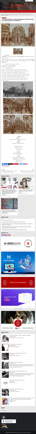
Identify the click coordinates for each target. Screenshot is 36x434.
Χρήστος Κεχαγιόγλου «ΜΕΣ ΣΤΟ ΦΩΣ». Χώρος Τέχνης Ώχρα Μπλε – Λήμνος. (14, 229)
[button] (2, 11)
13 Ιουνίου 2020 (8, 195)
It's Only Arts (18, 5)
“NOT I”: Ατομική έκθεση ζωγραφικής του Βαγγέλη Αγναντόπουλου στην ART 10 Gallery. (26, 191)
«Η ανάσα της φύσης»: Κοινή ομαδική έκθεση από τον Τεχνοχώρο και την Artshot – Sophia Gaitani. (9, 211)
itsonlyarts (4, 195)
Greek (27, 0)
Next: (27, 171)
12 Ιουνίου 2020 (25, 193)
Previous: (9, 171)
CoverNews (24, 432)
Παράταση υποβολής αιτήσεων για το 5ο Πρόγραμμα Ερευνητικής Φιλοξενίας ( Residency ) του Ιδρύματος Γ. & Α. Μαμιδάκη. (17, 224)
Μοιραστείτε (6, 165)
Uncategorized (4, 187)
